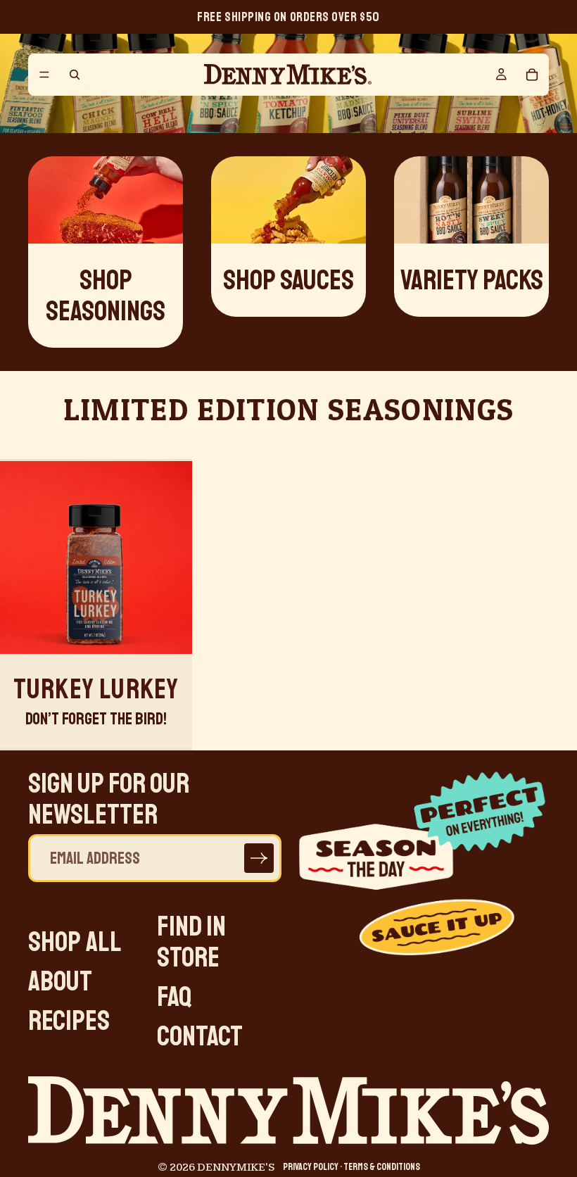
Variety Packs (471, 280)
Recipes (69, 1020)
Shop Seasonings (105, 296)
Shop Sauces (288, 280)
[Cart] (531, 74)
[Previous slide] (21, 557)
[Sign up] (259, 859)
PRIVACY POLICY (310, 1167)
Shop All (75, 941)
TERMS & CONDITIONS (381, 1167)
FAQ (174, 996)
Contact (200, 1036)
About (60, 981)
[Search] (74, 74)
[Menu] (44, 74)
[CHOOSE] (171, 632)
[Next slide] (171, 557)
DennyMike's (235, 1167)
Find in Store (191, 942)
